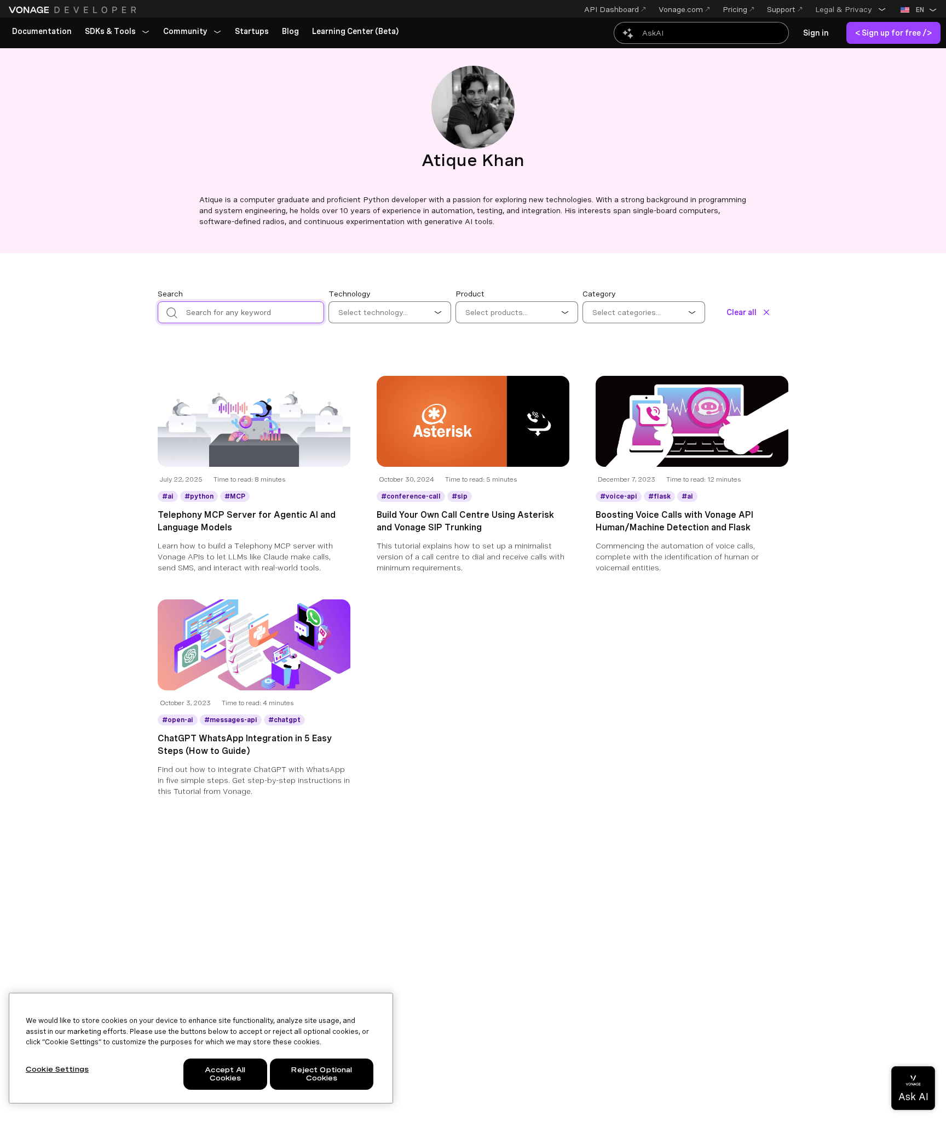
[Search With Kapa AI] (701, 33)
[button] (850, 9)
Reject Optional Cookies (321, 1074)
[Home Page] (74, 10)
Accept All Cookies (225, 1074)
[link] (41, 32)
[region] (201, 1048)
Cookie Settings (57, 1069)
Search (170, 293)
